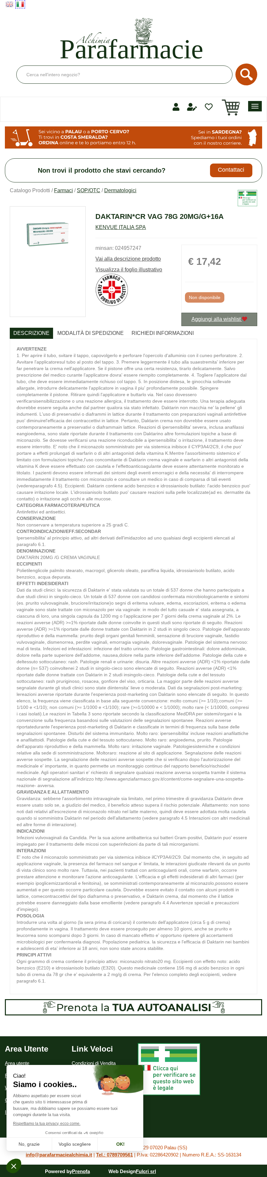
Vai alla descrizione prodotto (128, 259)
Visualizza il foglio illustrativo (128, 269)
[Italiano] (20, 4)
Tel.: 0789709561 (114, 1154)
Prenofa (81, 1171)
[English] (9, 4)
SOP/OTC (88, 190)
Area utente (17, 1063)
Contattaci (231, 169)
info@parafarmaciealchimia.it (59, 1154)
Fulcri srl (146, 1171)
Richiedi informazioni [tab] (163, 333)
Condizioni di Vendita (94, 1063)
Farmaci (63, 190)
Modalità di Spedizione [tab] (90, 333)
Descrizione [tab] (31, 333)
